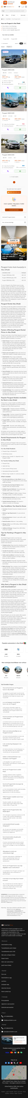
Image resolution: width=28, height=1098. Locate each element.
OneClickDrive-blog (6, 944)
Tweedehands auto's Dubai (8, 948)
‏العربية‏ (7, 1091)
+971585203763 (8, 1028)
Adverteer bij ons (6, 988)
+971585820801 (8, 1016)
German (20, 1093)
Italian (15, 1093)
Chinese (12, 1093)
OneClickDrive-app (11, 2)
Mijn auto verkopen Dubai (8, 955)
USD (25, 43)
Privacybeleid (18, 910)
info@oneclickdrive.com (10, 1020)
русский (20, 1091)
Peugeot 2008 (6, 408)
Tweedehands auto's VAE (8, 951)
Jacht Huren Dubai (6, 965)
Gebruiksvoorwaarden (7, 1007)
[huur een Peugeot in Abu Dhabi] (12, 58)
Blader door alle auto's (14, 192)
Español (7, 1093)
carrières (3, 981)
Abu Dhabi (8, 19)
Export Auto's (5, 958)
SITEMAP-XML (5, 984)
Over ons (3, 974)
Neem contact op (6, 991)
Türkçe (24, 1091)
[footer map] (14, 1072)
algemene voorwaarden (7, 1004)
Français (11, 1091)
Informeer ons (4, 900)
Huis (3, 19)
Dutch (15, 1091)
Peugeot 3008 (6, 414)
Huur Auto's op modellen (8, 34)
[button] (2, 7)
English (3, 1091)
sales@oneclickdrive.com (10, 1031)
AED (21, 43)
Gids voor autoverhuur (7, 962)
